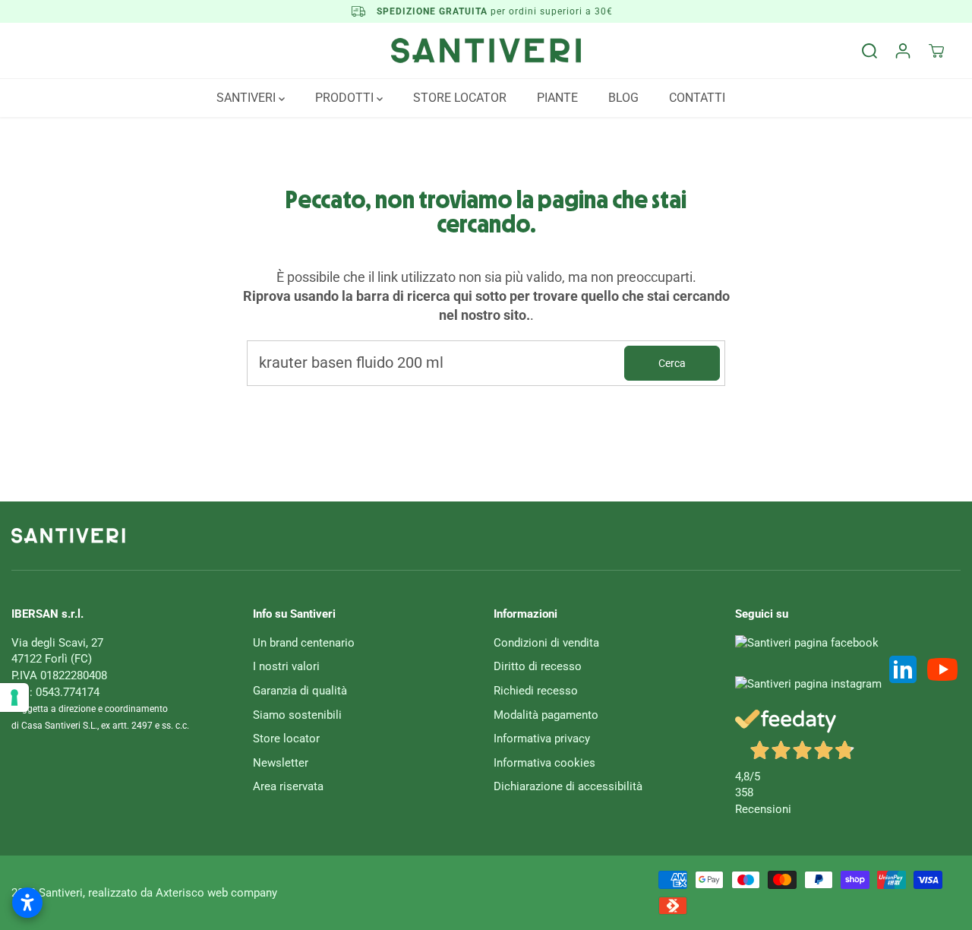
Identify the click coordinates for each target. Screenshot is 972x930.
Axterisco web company (216, 893)
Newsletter (280, 763)
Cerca (672, 363)
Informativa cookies (544, 763)
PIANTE (557, 97)
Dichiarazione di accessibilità (568, 786)
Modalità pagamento (546, 715)
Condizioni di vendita (546, 643)
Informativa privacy (542, 738)
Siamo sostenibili (297, 715)
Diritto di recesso (538, 666)
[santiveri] (486, 50)
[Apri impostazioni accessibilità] (27, 902)
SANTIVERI (247, 97)
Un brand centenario (304, 643)
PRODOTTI (346, 97)
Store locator (286, 738)
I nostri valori (286, 666)
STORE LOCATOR (460, 97)
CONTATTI (697, 97)
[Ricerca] (869, 51)
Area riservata (288, 786)
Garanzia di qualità (300, 691)
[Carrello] (936, 51)
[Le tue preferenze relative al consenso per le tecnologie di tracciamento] (14, 697)
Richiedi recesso (536, 691)
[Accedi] (903, 51)
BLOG (623, 97)
